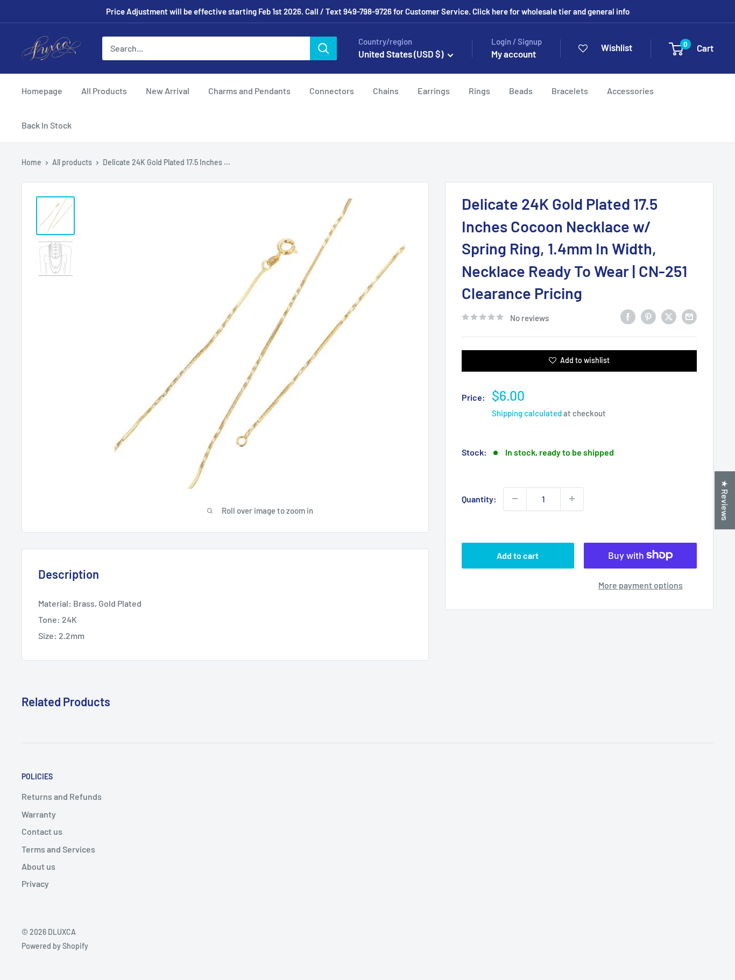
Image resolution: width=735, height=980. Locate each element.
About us (38, 866)
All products (72, 162)
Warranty (39, 814)
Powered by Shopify (55, 945)
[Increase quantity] (572, 498)
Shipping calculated (527, 412)
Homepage (42, 91)
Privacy (35, 883)
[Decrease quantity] (515, 498)
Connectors (331, 91)
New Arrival (167, 91)
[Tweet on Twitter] (668, 316)
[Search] (323, 48)
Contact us (42, 831)
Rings (479, 91)
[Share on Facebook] (627, 316)
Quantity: (479, 498)
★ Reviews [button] (725, 500)
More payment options (640, 584)
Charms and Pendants (249, 91)
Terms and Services (58, 849)
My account (513, 53)
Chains (386, 91)
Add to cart (518, 555)
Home (31, 162)
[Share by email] (689, 316)
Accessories (630, 91)
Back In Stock (47, 125)
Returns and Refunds (62, 796)
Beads (521, 91)
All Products (104, 91)
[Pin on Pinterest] (648, 316)
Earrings (434, 91)
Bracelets (570, 91)
